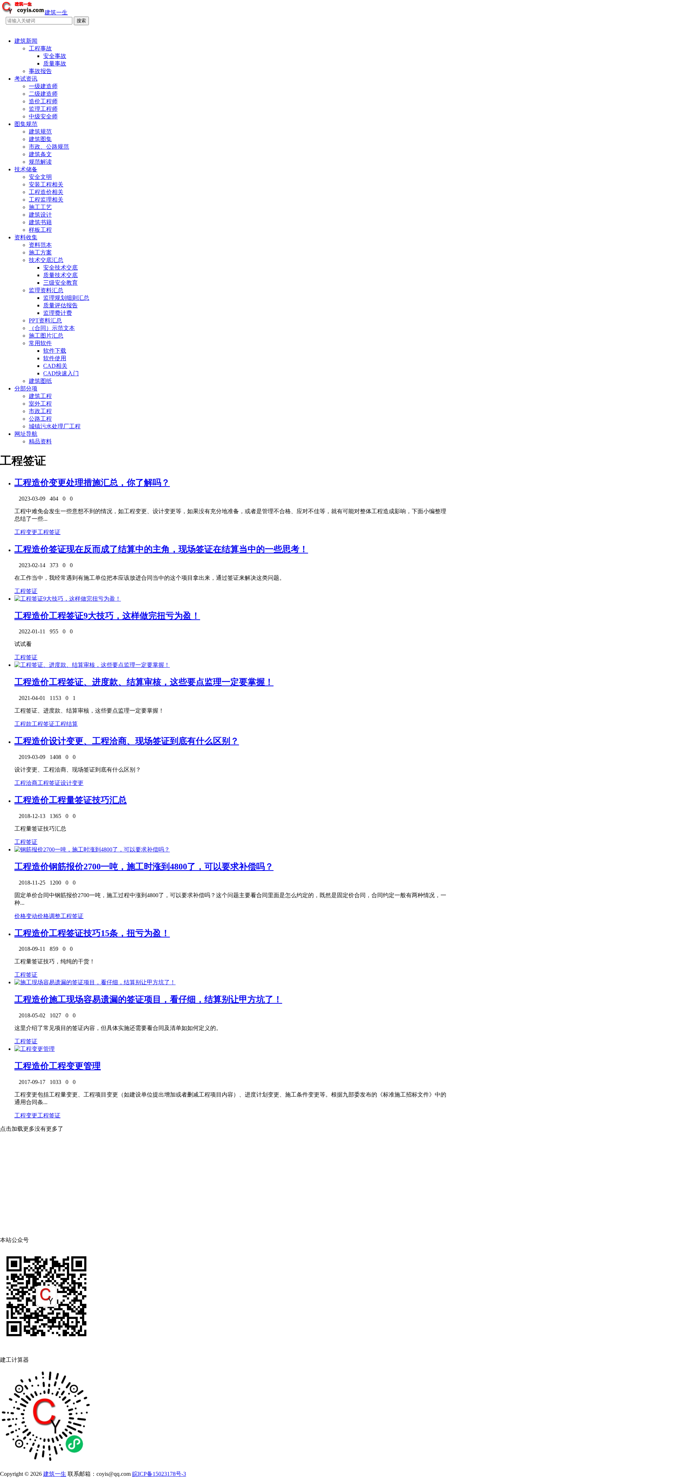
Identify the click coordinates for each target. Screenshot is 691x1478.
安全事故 (54, 56)
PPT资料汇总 (45, 320)
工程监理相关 (46, 199)
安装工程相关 (46, 184)
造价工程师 (43, 101)
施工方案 (40, 252)
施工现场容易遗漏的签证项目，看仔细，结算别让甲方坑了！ (165, 999)
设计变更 (71, 783)
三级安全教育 (60, 283)
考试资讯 (25, 79)
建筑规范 (40, 131)
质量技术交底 (60, 275)
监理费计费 (57, 313)
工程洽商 (25, 783)
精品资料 (40, 441)
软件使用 (54, 358)
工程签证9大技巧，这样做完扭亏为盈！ (124, 615)
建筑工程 (40, 396)
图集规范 (25, 124)
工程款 (23, 724)
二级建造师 (43, 94)
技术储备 (25, 169)
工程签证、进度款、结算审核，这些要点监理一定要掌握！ (161, 682)
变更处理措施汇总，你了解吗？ (109, 482)
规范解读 (40, 162)
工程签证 (48, 532)
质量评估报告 (60, 305)
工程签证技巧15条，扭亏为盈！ (109, 933)
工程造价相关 (46, 192)
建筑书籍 (40, 222)
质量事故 (54, 63)
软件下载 (54, 351)
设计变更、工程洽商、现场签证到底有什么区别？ (144, 741)
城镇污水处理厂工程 (55, 426)
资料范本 (40, 245)
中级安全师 (43, 116)
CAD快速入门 (61, 373)
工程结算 (66, 724)
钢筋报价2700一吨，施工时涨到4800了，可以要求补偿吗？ (161, 866)
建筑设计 (40, 215)
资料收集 (25, 237)
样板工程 (40, 230)
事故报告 (40, 71)
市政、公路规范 (49, 147)
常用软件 (40, 343)
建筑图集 (40, 139)
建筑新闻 (25, 41)
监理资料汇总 (46, 290)
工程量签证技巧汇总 (88, 800)
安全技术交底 (60, 268)
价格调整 (48, 916)
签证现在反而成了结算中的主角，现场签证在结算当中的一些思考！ (178, 549)
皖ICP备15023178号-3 (159, 1474)
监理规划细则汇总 (66, 298)
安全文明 (40, 177)
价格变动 (25, 916)
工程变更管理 (75, 1066)
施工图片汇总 (46, 336)
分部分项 (25, 388)
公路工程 (40, 419)
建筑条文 (40, 154)
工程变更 (25, 532)
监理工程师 (43, 109)
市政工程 (40, 411)
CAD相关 (55, 366)
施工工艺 (40, 207)
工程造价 (31, 482)
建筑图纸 (40, 381)
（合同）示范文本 (52, 328)
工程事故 (40, 48)
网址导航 (25, 434)
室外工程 (40, 404)
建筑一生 (54, 1474)
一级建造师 (43, 86)
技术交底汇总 (46, 260)
